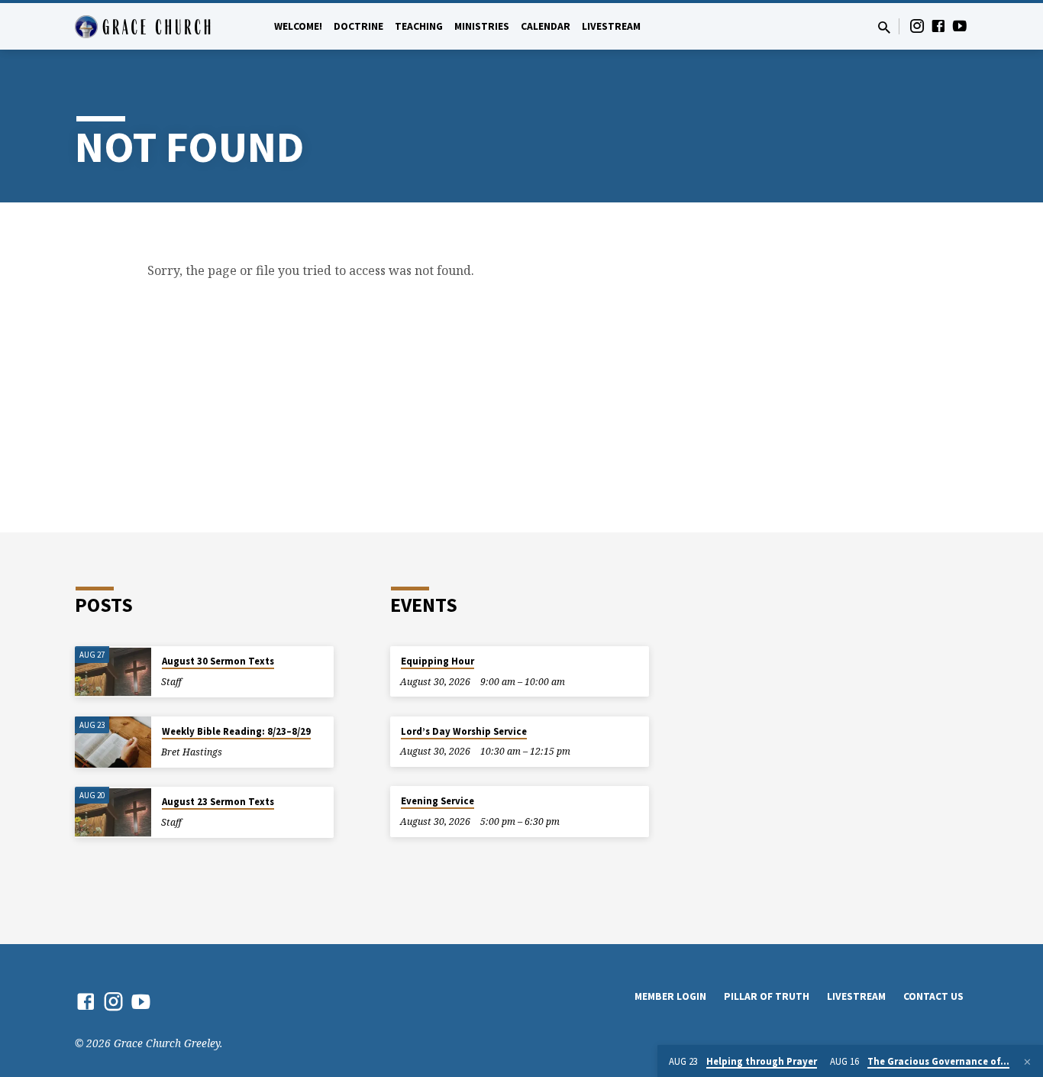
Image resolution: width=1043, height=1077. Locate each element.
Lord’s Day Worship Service (464, 731)
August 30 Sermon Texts (218, 661)
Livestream (611, 26)
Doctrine (358, 26)
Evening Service (437, 800)
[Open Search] (884, 27)
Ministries (481, 26)
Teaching (419, 26)
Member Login (670, 996)
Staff (171, 681)
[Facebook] (938, 26)
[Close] (1027, 1062)
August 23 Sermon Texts (218, 801)
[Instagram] (917, 26)
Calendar (545, 26)
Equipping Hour (437, 661)
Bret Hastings (191, 751)
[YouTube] (959, 26)
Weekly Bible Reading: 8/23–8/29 (236, 731)
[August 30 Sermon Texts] (113, 671)
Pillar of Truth (766, 996)
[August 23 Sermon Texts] (113, 812)
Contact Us (933, 996)
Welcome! (298, 26)
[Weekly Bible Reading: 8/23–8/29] (113, 742)
